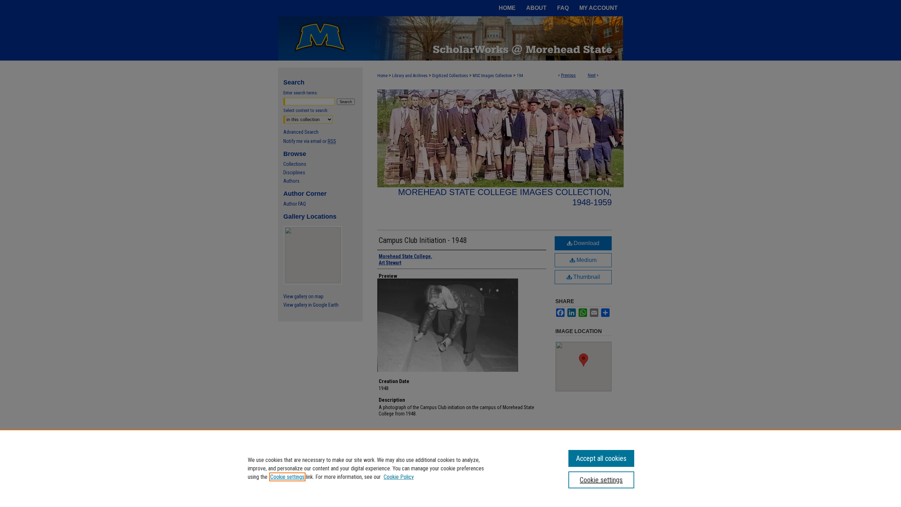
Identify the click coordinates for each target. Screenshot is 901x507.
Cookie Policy (399, 477)
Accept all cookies (601, 458)
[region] (450, 468)
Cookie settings (287, 477)
